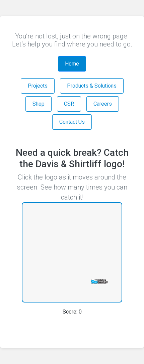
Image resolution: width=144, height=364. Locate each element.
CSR (69, 104)
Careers (102, 104)
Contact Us (72, 122)
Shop (38, 104)
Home (72, 63)
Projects (38, 86)
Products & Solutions (92, 86)
